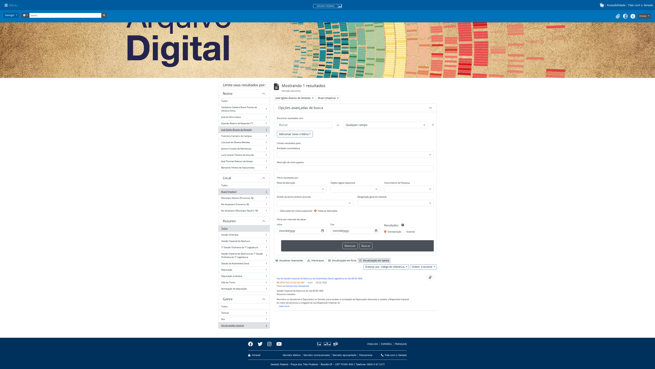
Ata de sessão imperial (244, 326)
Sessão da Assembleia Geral (244, 264)
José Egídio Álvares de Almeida (244, 130)
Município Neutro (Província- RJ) (244, 198)
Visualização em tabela (375, 260)
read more (284, 306)
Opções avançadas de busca (300, 107)
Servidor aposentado (344, 355)
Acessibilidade (616, 5)
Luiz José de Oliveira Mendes (244, 143)
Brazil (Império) (244, 192)
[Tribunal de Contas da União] (335, 344)
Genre (227, 299)
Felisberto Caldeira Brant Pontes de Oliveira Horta (244, 109)
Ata (244, 320)
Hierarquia (317, 260)
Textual (244, 313)
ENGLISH (372, 344)
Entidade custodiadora (288, 148)
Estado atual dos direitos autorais (294, 196)
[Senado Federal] (327, 6)
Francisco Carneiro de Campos (244, 136)
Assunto (229, 221)
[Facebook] (251, 344)
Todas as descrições (327, 210)
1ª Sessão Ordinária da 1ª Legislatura (244, 248)
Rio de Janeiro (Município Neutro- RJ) (244, 211)
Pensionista (365, 355)
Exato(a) (410, 231)
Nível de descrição (286, 182)
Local (227, 178)
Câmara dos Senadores (297, 286)
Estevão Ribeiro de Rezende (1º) (244, 124)
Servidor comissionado (316, 355)
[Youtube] (278, 344)
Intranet (255, 355)
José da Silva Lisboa (244, 117)
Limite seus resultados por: (244, 85)
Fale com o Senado (640, 5)
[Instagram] (269, 344)
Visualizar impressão (291, 260)
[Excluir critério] (433, 125)
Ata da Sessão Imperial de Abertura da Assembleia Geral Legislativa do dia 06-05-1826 (319, 278)
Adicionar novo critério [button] (294, 134)
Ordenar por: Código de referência (385, 266)
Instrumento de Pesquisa (397, 182)
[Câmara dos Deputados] (319, 344)
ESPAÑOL (386, 344)
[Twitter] (260, 344)
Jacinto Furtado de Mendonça (244, 149)
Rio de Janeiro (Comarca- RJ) (244, 205)
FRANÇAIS (401, 344)
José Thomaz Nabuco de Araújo (244, 162)
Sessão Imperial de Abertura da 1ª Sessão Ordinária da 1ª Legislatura (244, 255)
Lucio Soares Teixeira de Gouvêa (244, 155)
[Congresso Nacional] (327, 344)
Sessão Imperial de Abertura (244, 242)
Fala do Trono (244, 283)
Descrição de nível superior (290, 162)
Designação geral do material (372, 196)
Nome (227, 93)
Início (279, 224)
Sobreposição (394, 231)
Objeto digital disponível (343, 182)
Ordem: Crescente (422, 266)
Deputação (244, 270)
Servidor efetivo (292, 355)
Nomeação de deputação (244, 289)
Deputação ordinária (244, 277)
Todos (224, 100)
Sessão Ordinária (244, 235)
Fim (332, 224)
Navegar (10, 15)
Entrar (643, 16)
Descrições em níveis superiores (296, 210)
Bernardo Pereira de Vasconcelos (244, 168)
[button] (602, 5)
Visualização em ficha (343, 260)
